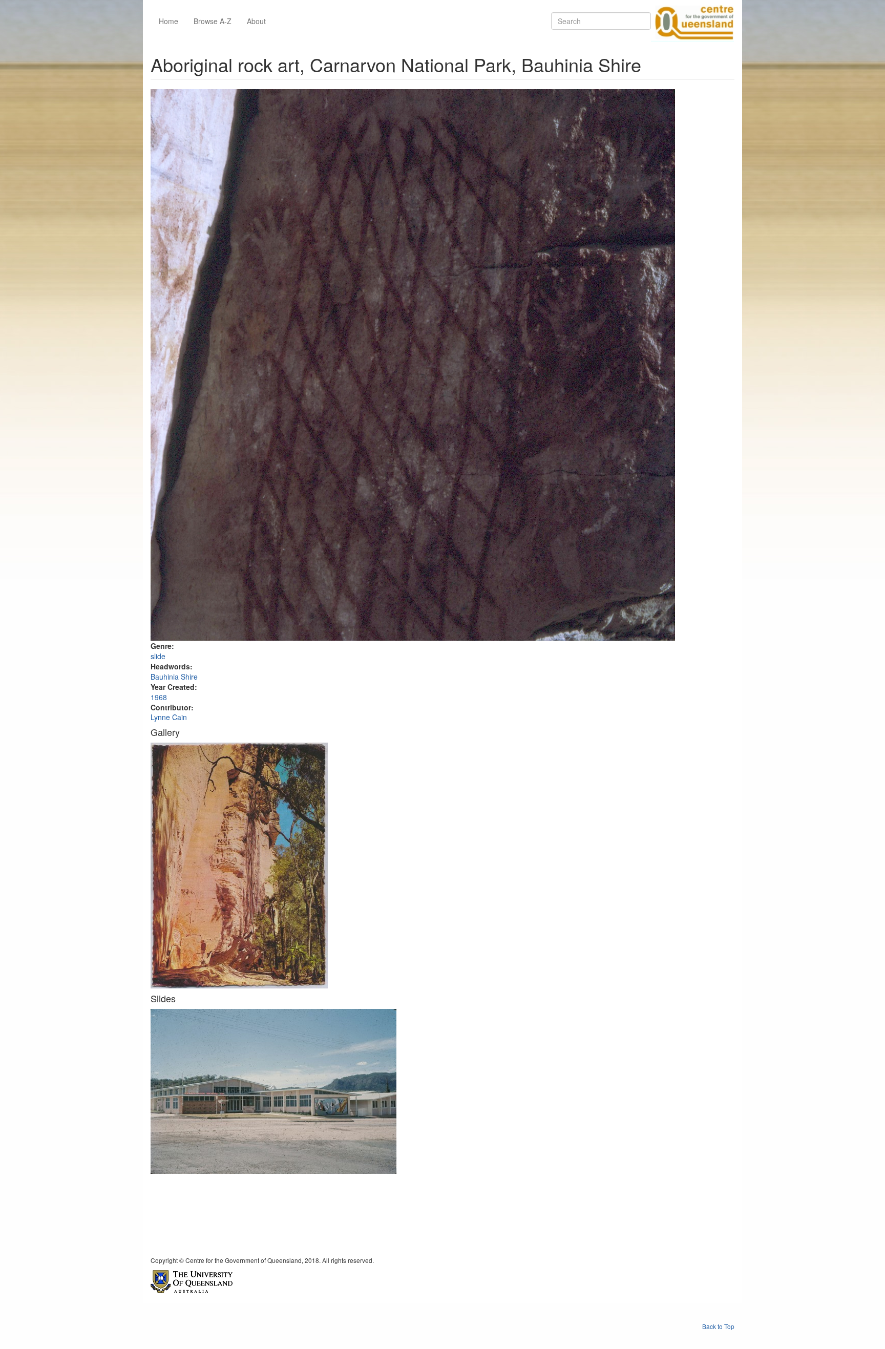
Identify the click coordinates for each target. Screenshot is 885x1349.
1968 (159, 697)
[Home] (692, 21)
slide (158, 656)
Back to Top (718, 1326)
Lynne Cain (169, 717)
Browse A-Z (212, 21)
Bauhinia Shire (174, 676)
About (256, 21)
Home (168, 21)
